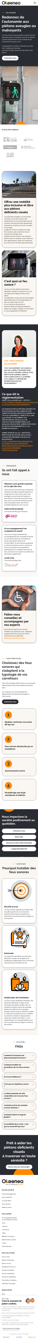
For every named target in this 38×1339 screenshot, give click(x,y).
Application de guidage (8, 1283)
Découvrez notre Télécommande (19, 843)
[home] (11, 3)
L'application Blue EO (19, 849)
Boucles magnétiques (8, 1273)
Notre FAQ (19, 837)
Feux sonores (6, 1257)
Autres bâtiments (6, 1246)
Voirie (3, 1223)
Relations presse (6, 1207)
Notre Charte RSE (7, 1197)
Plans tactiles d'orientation (9, 1280)
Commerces (5, 1229)
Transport (4, 1226)
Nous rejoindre (6, 1204)
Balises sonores (6, 1263)
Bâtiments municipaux (8, 1236)
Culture (4, 1243)
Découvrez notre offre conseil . (14, 638)
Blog (3, 1294)
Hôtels (4, 1233)
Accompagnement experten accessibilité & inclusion (9, 1218)
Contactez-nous (10, 702)
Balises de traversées (8, 1260)
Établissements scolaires (9, 1239)
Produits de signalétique (9, 1277)
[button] (34, 3)
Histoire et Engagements (9, 1194)
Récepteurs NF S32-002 (9, 1267)
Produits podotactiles (8, 1270)
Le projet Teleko (6, 1200)
